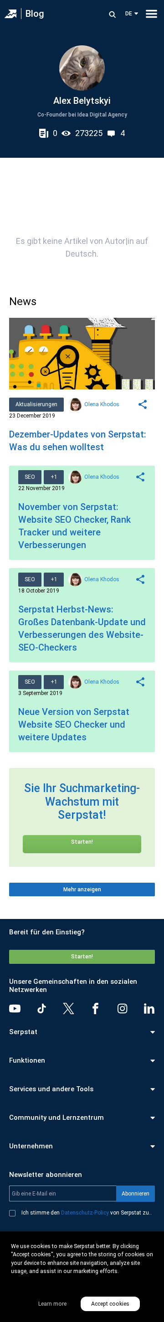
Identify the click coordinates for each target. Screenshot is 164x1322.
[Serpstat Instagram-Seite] (122, 1008)
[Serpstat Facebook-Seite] (95, 1008)
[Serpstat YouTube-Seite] (14, 1008)
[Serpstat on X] (68, 1008)
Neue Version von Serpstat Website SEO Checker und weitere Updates (73, 724)
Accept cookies (110, 1304)
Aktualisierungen (36, 404)
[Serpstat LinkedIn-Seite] (149, 1008)
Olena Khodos (101, 404)
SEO (30, 477)
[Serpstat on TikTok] (41, 1008)
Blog (35, 13)
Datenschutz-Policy (85, 1213)
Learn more (52, 1304)
